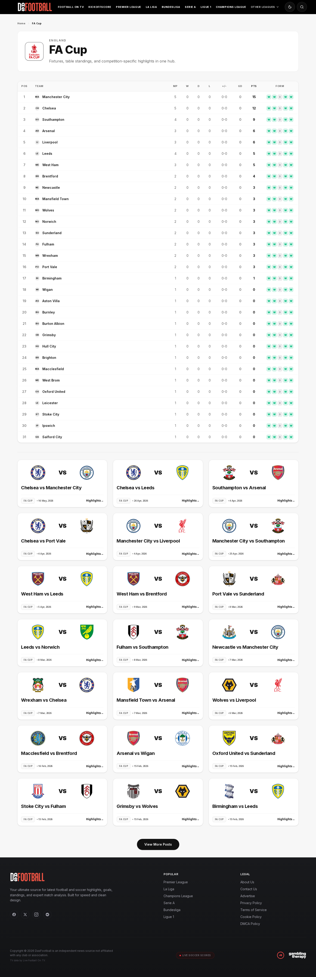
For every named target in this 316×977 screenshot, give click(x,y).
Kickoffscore (99, 7)
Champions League (231, 7)
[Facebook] (14, 914)
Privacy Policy (251, 903)
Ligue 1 (206, 7)
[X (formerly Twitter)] (25, 914)
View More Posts (158, 844)
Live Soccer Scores (196, 955)
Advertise (247, 896)
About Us (247, 882)
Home (21, 23)
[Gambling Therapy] (297, 955)
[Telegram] (47, 914)
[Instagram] (36, 914)
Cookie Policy (251, 917)
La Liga (151, 7)
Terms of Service (253, 910)
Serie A (190, 7)
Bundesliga (171, 7)
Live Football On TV (34, 960)
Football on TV (71, 7)
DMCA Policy (250, 924)
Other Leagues (263, 7)
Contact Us (248, 889)
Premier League (128, 7)
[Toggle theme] (290, 7)
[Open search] (302, 7)
